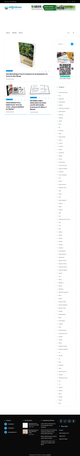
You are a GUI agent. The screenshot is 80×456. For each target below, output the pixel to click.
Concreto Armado (62, 162)
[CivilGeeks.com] (13, 7)
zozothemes (48, 455)
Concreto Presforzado (63, 165)
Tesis (59, 381)
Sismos (60, 362)
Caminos (60, 140)
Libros (60, 276)
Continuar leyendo (10, 79)
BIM (59, 127)
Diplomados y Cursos (62, 187)
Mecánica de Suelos (62, 308)
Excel (60, 216)
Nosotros (8, 32)
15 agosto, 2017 (9, 70)
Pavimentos (61, 324)
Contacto (21, 32)
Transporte (60, 390)
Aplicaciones (61, 114)
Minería (60, 317)
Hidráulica (60, 241)
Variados (60, 400)
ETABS (60, 213)
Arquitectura (61, 117)
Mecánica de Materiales (63, 305)
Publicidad (14, 32)
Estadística (61, 203)
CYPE (60, 178)
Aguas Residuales (62, 102)
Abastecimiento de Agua (63, 92)
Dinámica (60, 181)
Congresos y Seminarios (63, 168)
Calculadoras (61, 130)
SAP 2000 (60, 355)
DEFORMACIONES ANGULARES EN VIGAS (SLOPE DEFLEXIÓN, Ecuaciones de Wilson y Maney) (38, 105)
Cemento (60, 149)
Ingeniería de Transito (62, 263)
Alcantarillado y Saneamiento (64, 108)
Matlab (60, 295)
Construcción (61, 171)
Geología (60, 235)
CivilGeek (60, 155)
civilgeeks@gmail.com (12, 432)
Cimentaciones (61, 152)
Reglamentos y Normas (63, 346)
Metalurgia (61, 311)
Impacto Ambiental (62, 251)
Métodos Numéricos (62, 314)
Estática (60, 206)
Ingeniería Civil (61, 257)
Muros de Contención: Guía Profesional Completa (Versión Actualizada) (48, 425)
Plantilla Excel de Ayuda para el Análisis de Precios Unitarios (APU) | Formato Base (49, 431)
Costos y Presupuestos (63, 175)
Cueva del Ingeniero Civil (64, 433)
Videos (60, 403)
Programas (61, 336)
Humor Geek (61, 247)
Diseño (60, 190)
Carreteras (61, 143)
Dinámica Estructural (62, 184)
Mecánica (60, 298)
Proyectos (60, 339)
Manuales (60, 286)
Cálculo (60, 133)
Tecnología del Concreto (63, 377)
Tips (59, 384)
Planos (60, 327)
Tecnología (61, 374)
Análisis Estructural (62, 111)
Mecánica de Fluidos (62, 301)
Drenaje (60, 194)
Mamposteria (61, 282)
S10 (59, 352)
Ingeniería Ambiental (62, 254)
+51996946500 (11, 428)
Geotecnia (60, 238)
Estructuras (61, 209)
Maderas (60, 279)
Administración (61, 98)
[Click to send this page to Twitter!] (42, 71)
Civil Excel (61, 430)
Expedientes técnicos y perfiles (64, 219)
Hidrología (61, 244)
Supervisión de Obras (62, 371)
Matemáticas (61, 289)
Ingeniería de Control (62, 260)
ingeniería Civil (62, 436)
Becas (60, 124)
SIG (59, 358)
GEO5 (60, 228)
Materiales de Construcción (63, 292)
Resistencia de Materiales (63, 349)
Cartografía (61, 146)
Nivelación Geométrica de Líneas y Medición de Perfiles (33, 431)
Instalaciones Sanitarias (63, 270)
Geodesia (60, 232)
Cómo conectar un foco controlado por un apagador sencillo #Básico (48, 442)
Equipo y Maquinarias (62, 200)
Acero (60, 95)
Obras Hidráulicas (62, 320)
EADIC (60, 197)
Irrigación (60, 273)
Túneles (60, 393)
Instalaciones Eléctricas (63, 266)
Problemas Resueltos (62, 330)
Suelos (60, 368)
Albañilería (61, 105)
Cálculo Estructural (62, 136)
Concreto (60, 159)
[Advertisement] (40, 21)
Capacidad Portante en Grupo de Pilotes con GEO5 (34, 424)
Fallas (60, 222)
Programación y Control (63, 333)
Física (60, 225)
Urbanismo (60, 396)
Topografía (61, 387)
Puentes (60, 343)
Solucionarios (61, 365)
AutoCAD (60, 121)
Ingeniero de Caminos (63, 439)
